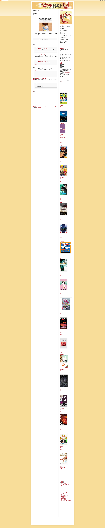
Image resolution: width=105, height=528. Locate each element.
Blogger (55, 522)
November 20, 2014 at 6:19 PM (42, 78)
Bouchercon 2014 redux (63, 486)
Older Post (56, 106)
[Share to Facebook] (46, 39)
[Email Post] (42, 39)
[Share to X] (45, 39)
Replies (36, 47)
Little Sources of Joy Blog (62, 137)
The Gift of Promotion (63, 483)
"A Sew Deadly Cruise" (67, 72)
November (62, 482)
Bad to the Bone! (63, 497)
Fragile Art (62, 494)
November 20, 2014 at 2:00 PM (41, 54)
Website (60, 106)
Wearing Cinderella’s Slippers (64, 491)
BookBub (61, 468)
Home (45, 106)
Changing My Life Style (63, 498)
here (61, 81)
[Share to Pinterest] (47, 39)
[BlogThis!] (44, 39)
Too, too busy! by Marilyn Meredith (64, 499)
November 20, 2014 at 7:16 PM (44, 61)
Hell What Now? (63, 493)
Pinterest (61, 391)
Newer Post (34, 106)
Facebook (61, 138)
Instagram (61, 142)
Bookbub (61, 334)
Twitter (60, 107)
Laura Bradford (35, 14)
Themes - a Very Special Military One (65, 492)
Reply (35, 58)
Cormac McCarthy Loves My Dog (64, 496)
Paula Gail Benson (37, 78)
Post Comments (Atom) (38, 107)
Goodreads (61, 335)
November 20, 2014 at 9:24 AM (44, 48)
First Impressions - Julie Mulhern (64, 495)
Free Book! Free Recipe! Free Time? (65, 484)
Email (60, 135)
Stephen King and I (63, 485)
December (62, 481)
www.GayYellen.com (62, 467)
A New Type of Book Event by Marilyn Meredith (66, 490)
